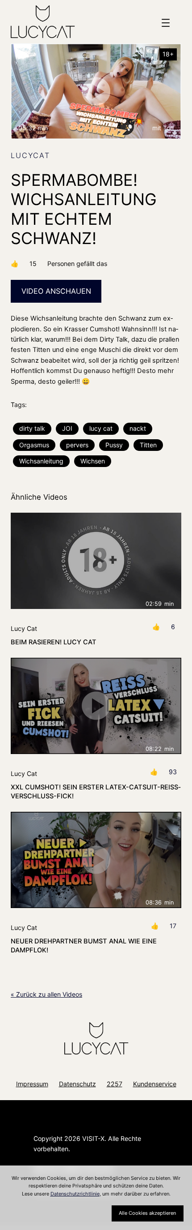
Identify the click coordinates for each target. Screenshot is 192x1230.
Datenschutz (77, 1084)
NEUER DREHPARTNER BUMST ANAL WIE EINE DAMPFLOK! (84, 945)
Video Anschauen (56, 291)
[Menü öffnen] (165, 23)
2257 (114, 1084)
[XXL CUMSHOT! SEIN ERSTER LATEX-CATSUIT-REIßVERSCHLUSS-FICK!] (96, 706)
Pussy (114, 445)
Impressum (32, 1084)
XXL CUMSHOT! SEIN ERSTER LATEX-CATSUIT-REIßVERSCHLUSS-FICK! (96, 791)
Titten (148, 445)
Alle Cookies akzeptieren (147, 1213)
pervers (77, 445)
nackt (137, 428)
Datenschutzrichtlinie (75, 1194)
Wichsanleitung (41, 461)
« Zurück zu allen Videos (46, 994)
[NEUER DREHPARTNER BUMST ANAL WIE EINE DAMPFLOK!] (96, 860)
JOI (67, 428)
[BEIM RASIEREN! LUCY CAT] (96, 561)
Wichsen (92, 461)
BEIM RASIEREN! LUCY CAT (53, 642)
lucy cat (101, 428)
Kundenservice (154, 1084)
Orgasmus (34, 445)
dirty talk (32, 428)
